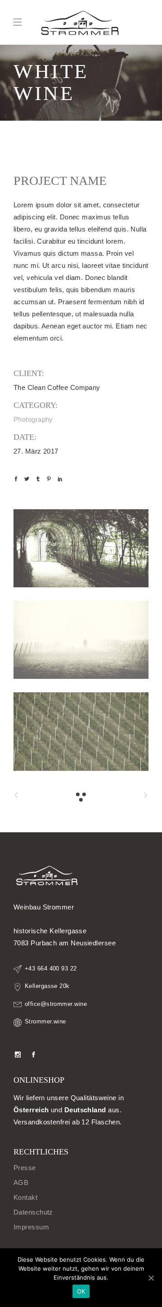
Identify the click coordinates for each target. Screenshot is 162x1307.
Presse (25, 1167)
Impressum (31, 1227)
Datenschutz (33, 1212)
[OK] (150, 1277)
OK (81, 1291)
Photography (33, 419)
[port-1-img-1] (81, 548)
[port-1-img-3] (81, 731)
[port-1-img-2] (81, 640)
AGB (21, 1182)
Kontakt (25, 1197)
